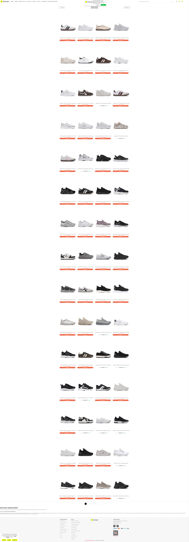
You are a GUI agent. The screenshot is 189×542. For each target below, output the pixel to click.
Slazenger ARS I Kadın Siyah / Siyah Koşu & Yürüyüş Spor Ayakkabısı (103, 201)
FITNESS (34, 1)
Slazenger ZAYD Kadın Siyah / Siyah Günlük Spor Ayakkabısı (121, 496)
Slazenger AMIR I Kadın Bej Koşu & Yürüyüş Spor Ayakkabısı (85, 332)
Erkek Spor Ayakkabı (63, 522)
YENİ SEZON (44, 1)
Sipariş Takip (73, 534)
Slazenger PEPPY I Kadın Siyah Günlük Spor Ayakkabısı (103, 365)
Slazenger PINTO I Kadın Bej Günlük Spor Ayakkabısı (121, 136)
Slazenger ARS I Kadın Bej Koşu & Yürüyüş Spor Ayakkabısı (103, 496)
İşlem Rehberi (73, 532)
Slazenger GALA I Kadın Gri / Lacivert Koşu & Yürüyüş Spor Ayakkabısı (85, 266)
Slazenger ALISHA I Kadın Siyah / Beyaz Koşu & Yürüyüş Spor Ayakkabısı (103, 397)
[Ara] (172, 1)
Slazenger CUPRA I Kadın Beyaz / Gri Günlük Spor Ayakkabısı (68, 136)
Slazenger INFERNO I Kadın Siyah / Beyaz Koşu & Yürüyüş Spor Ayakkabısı (68, 430)
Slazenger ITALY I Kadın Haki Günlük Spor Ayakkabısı (86, 365)
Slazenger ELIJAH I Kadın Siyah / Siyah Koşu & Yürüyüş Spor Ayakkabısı (86, 496)
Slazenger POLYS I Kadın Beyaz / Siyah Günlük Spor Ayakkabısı (68, 266)
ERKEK (12, 1)
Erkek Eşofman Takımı (63, 529)
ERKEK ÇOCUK (22, 1)
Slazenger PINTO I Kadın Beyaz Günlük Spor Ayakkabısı (103, 103)
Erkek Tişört (62, 527)
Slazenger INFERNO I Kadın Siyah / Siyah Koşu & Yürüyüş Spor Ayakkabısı (68, 201)
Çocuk (61, 534)
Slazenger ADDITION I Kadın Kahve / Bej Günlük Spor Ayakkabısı (85, 103)
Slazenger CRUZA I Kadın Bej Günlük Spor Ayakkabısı (103, 463)
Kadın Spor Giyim (62, 532)
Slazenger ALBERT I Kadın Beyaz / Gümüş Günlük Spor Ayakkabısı (103, 430)
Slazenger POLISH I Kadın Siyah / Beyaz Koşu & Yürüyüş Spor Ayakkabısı (68, 496)
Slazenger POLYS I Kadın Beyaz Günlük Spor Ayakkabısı (68, 70)
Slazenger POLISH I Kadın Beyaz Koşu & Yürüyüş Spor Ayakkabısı (86, 234)
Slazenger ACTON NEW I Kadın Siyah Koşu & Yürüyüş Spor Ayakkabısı (121, 299)
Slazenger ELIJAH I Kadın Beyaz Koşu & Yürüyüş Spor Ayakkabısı (121, 70)
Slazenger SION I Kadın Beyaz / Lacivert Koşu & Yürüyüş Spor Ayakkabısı (85, 168)
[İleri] (105, 504)
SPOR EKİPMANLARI (52, 1)
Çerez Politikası (73, 527)
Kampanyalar (73, 537)
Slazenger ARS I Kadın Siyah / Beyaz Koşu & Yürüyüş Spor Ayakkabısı (103, 299)
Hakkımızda (73, 539)
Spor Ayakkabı (62, 520)
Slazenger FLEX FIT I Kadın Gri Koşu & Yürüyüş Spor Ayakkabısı (103, 332)
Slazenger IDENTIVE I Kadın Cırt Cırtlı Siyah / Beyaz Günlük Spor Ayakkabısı (85, 397)
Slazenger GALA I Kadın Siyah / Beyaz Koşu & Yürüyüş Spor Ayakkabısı (68, 397)
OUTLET (39, 1)
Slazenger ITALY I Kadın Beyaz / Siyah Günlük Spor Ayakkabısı (68, 37)
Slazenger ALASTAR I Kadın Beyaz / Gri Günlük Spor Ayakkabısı (103, 266)
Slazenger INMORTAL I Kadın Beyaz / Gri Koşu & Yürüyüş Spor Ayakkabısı (121, 37)
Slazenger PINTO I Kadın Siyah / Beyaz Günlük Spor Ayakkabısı (86, 430)
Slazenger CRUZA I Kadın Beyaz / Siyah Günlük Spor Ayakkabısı (121, 332)
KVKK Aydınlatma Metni (75, 520)
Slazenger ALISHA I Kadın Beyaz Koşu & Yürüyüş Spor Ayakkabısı (86, 70)
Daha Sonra (98, 4)
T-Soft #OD (97, 540)
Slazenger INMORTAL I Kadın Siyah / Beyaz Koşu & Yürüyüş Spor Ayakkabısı (67, 365)
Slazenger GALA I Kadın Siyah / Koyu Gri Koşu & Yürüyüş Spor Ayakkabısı (103, 168)
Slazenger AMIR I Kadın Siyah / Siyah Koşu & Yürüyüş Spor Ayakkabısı (121, 266)
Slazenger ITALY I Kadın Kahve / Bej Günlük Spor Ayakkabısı (103, 70)
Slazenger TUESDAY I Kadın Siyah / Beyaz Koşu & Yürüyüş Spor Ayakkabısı (121, 430)
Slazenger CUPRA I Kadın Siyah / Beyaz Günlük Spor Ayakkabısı (121, 168)
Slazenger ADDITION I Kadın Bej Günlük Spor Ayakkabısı (103, 37)
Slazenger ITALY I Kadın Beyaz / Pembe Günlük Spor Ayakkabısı (68, 168)
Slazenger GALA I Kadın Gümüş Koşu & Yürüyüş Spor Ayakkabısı (68, 234)
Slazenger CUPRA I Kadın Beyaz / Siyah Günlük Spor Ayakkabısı (68, 103)
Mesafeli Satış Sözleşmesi (75, 524)
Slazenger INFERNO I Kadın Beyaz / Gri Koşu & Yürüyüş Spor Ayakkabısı (103, 136)
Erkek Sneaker (62, 524)
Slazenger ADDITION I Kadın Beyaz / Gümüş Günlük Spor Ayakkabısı (68, 332)
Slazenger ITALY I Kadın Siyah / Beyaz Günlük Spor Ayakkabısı (85, 201)
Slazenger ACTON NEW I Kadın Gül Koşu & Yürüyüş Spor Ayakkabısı (103, 234)
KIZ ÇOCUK (28, 1)
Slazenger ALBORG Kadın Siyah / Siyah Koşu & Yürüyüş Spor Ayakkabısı (121, 365)
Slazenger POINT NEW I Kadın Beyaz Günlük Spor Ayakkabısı (85, 136)
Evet (103, 4)
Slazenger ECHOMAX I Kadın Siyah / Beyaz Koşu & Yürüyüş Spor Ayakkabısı (121, 234)
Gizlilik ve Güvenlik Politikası (75, 522)
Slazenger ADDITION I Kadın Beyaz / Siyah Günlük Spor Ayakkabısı (85, 299)
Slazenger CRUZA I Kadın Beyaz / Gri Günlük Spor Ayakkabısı (85, 37)
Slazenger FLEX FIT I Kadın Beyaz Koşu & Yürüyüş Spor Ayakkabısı (121, 463)
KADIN (16, 1)
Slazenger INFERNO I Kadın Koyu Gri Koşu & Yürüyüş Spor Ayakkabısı (68, 299)
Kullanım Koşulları (74, 529)
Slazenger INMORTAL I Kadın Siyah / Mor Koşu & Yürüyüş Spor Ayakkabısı (121, 201)
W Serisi (61, 537)
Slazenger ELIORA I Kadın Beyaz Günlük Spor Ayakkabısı (68, 463)
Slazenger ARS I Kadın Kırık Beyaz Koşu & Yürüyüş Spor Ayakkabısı (121, 397)
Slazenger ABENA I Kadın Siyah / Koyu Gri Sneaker (85, 463)
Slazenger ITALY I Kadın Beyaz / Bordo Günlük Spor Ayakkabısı (121, 103)
